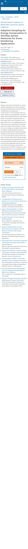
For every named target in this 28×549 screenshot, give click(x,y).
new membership (10, 177)
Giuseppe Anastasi (6, 63)
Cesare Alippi (4, 57)
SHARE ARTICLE (8, 91)
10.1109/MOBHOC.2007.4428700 (10, 51)
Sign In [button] (20, 157)
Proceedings (9, 17)
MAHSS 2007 (6, 19)
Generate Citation (8, 95)
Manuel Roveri (5, 80)
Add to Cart (9, 172)
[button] (25, 12)
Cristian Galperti (5, 69)
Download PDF (8, 88)
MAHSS (16, 17)
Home (2, 17)
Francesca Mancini (6, 74)
